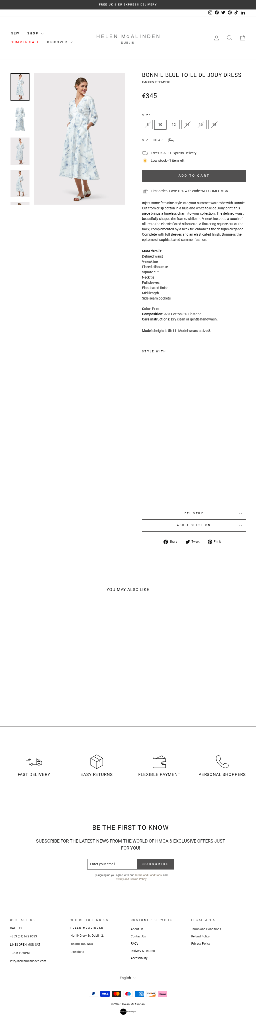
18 (214, 125)
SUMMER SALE (25, 42)
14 (187, 125)
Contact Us (138, 936)
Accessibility (139, 958)
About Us (137, 929)
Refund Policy (200, 936)
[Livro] (128, 1011)
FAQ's (134, 943)
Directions (77, 952)
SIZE (146, 115)
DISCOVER (58, 42)
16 (201, 125)
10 (160, 125)
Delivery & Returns (143, 951)
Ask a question (194, 525)
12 (174, 125)
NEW (15, 33)
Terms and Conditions (148, 875)
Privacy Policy (200, 943)
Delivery (194, 513)
